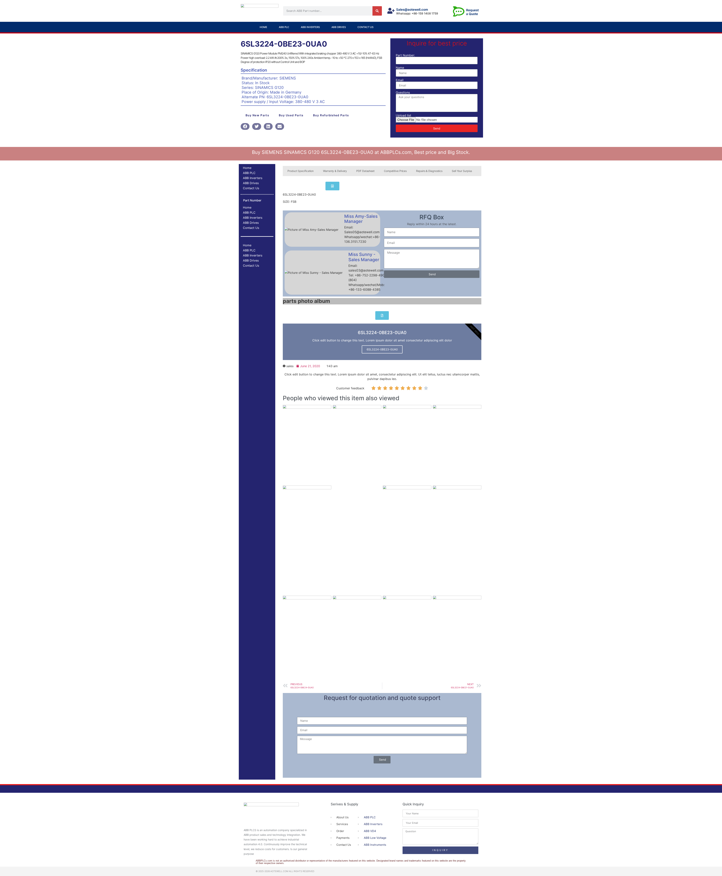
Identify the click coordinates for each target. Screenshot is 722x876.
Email (399, 80)
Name (400, 67)
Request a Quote (472, 12)
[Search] (377, 11)
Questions (403, 92)
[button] (245, 126)
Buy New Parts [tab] (257, 115)
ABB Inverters (310, 27)
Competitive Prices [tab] (395, 170)
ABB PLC (284, 27)
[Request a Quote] (459, 11)
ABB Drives (338, 27)
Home (263, 27)
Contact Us (365, 27)
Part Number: (405, 55)
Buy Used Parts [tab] (291, 115)
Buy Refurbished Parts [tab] (331, 115)
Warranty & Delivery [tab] (335, 170)
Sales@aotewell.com (412, 9)
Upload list (403, 115)
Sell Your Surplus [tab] (462, 170)
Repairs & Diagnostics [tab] (429, 170)
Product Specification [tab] (300, 170)
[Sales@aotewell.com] (391, 11)
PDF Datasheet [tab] (365, 170)
